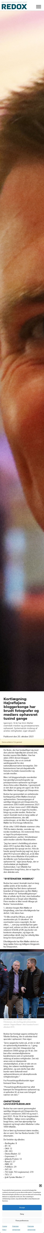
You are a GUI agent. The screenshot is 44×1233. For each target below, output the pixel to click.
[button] (40, 1185)
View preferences (22, 1220)
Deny (22, 1214)
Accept (22, 1207)
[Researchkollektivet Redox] (15, 5)
